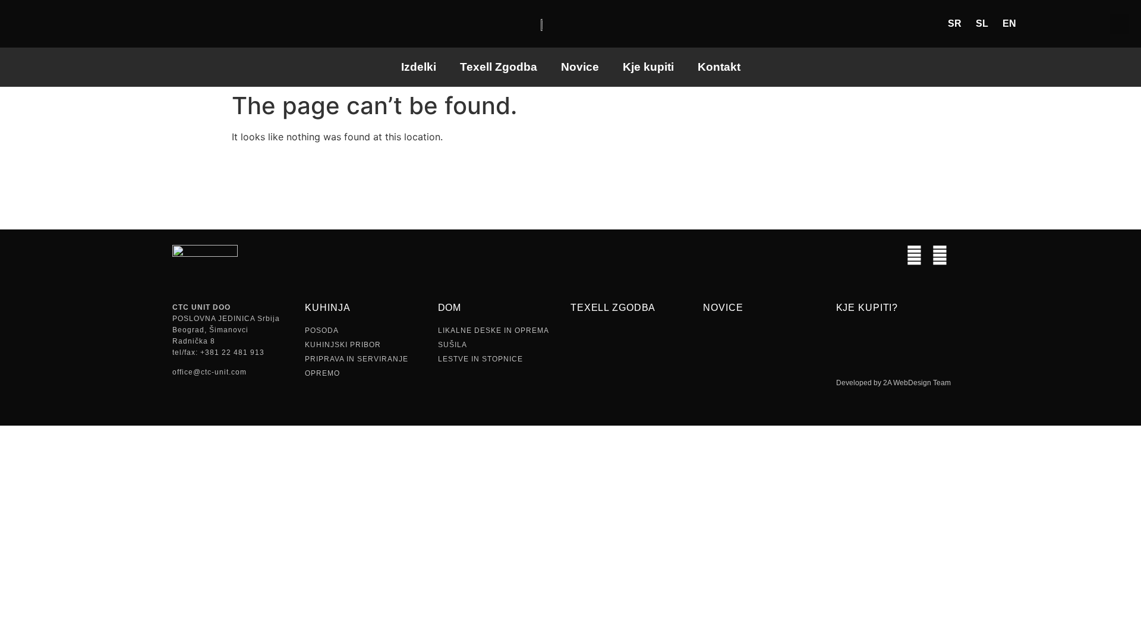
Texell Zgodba (498, 67)
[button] (1119, 24)
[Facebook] (940, 255)
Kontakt (719, 67)
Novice (580, 67)
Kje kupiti (648, 67)
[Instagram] (914, 255)
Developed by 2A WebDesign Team (893, 383)
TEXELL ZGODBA (612, 308)
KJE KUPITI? (867, 308)
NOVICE (723, 308)
